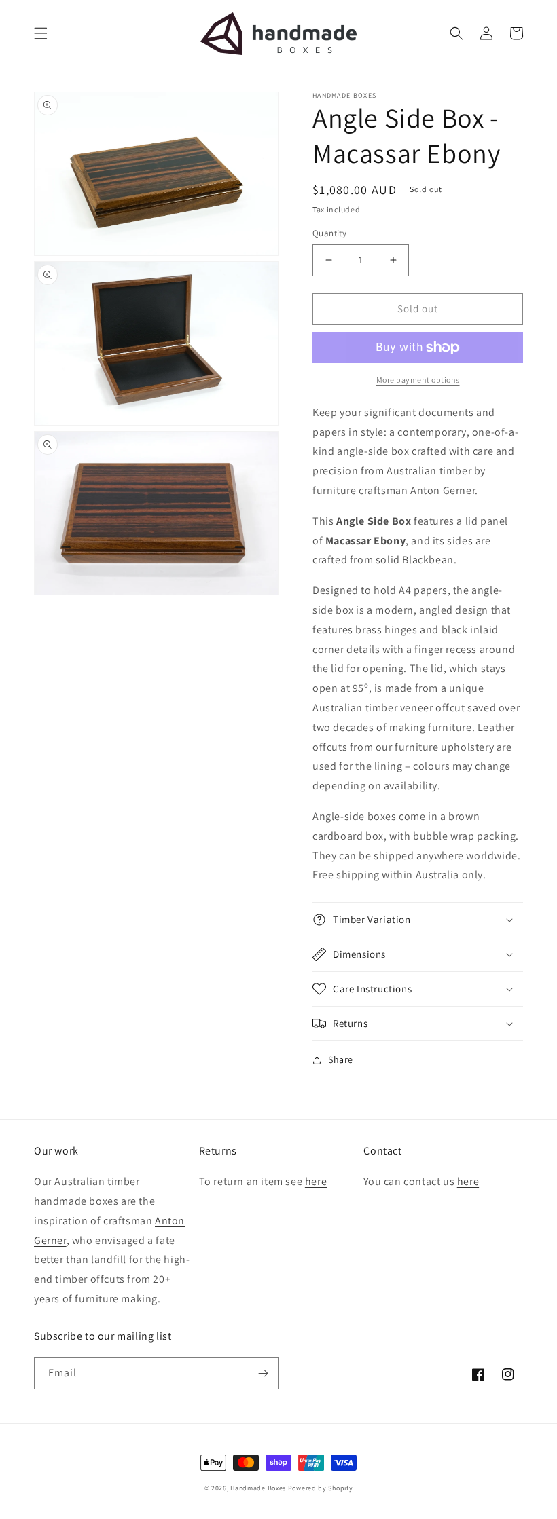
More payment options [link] (418, 380)
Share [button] (340, 1059)
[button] (41, 33)
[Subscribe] (263, 1373)
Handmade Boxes (258, 1488)
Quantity (329, 233)
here (316, 1181)
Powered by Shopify (320, 1488)
